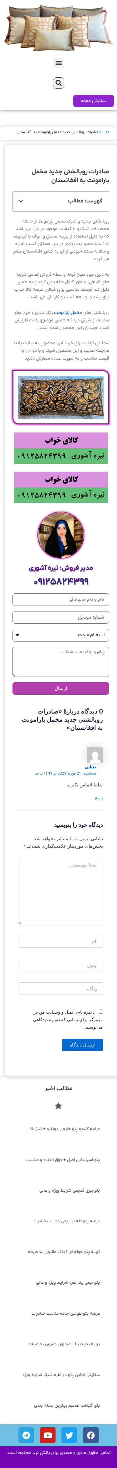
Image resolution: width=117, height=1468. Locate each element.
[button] (58, 63)
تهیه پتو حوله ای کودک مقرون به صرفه (64, 1252)
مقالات (104, 132)
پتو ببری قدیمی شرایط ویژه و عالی (69, 1191)
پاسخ (99, 797)
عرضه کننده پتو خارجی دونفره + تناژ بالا (64, 1129)
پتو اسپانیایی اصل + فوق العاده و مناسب (63, 1160)
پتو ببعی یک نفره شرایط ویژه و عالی (68, 1283)
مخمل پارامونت (68, 313)
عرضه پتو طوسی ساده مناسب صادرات (66, 1314)
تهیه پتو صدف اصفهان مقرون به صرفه (64, 1344)
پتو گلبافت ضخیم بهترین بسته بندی (67, 1406)
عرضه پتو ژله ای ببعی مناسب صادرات (66, 1221)
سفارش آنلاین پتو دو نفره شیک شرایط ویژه (61, 1375)
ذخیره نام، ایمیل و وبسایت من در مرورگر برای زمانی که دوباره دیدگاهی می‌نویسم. (68, 1019)
